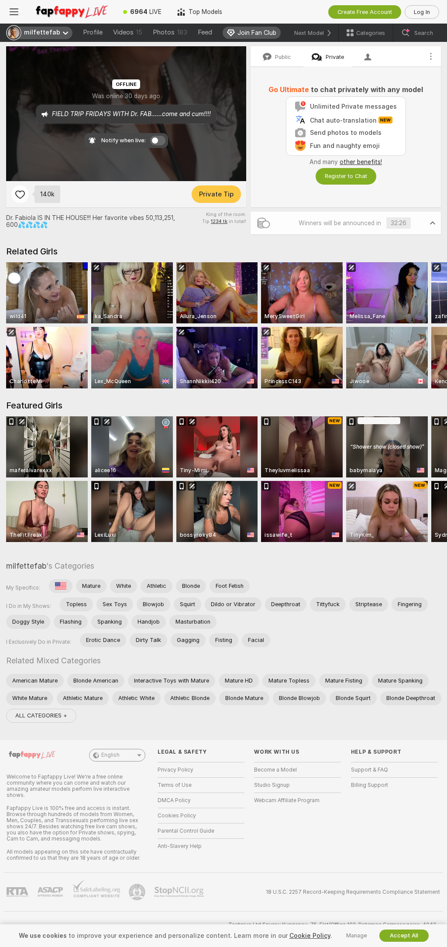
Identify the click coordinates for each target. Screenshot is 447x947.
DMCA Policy (174, 800)
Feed (205, 32)
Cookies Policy (177, 816)
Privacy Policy (175, 770)
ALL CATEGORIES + (41, 715)
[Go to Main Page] (71, 12)
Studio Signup (272, 785)
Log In (422, 12)
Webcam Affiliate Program (287, 800)
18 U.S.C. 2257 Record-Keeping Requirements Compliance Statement (353, 892)
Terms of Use (175, 785)
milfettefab (26, 565)
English (110, 755)
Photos (170, 32)
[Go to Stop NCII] (180, 892)
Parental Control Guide (186, 831)
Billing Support (369, 785)
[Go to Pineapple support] (138, 892)
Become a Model (275, 770)
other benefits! (361, 161)
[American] (60, 586)
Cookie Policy (309, 935)
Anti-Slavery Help (180, 846)
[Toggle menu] (14, 12)
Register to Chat (346, 176)
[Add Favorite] (20, 194)
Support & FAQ (369, 770)
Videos (127, 32)
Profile (93, 32)
